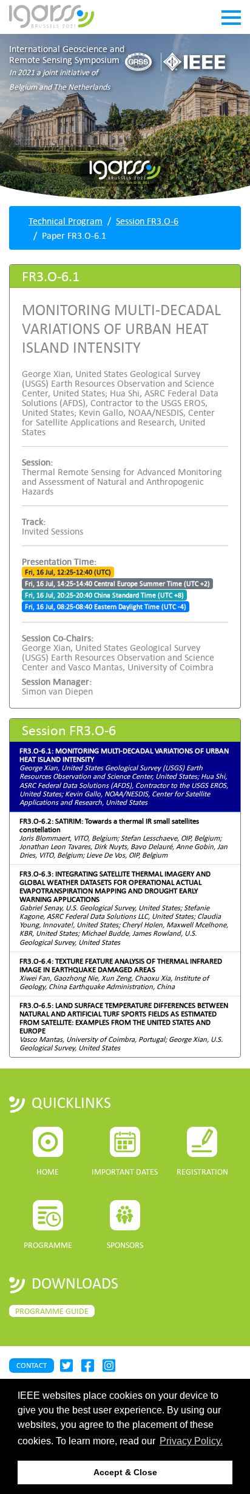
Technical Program (66, 220)
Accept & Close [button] (125, 1472)
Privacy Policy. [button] (191, 1441)
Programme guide (52, 1311)
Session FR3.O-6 (147, 220)
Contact (31, 1365)
